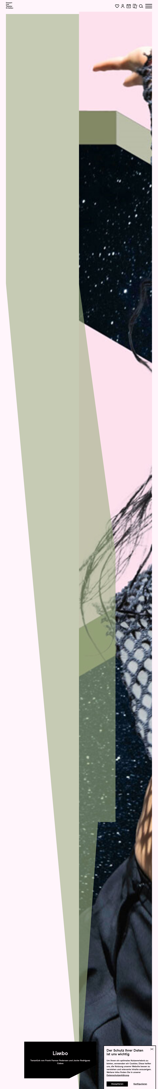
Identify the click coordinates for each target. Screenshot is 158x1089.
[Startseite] (9, 5)
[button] (117, 6)
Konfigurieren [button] (140, 1084)
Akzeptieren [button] (117, 1084)
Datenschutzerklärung (118, 1075)
